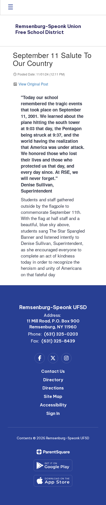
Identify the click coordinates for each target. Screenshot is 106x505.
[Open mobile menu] (10, 7)
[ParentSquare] (53, 452)
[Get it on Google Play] (53, 465)
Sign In (53, 413)
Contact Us (53, 371)
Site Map (53, 396)
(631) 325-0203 (61, 334)
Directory (53, 379)
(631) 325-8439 (58, 341)
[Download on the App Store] (53, 481)
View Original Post (33, 84)
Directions (53, 387)
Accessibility (53, 404)
